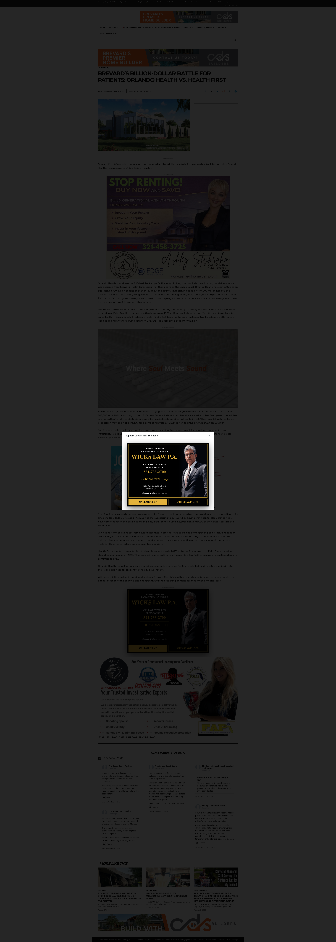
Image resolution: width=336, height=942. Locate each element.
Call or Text (148, 501)
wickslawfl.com (188, 502)
